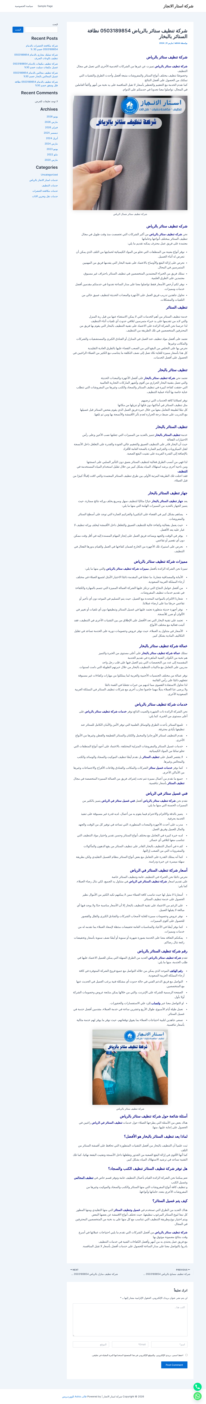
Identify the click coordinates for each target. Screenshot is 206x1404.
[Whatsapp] (197, 1396)
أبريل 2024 (52, 138)
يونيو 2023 (52, 148)
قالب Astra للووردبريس (74, 1396)
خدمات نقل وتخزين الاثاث (44, 196)
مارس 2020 (51, 159)
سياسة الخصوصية (24, 6)
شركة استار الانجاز (178, 6)
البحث (55, 24)
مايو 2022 (52, 154)
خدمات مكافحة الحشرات (45, 190)
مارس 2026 (51, 121)
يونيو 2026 (52, 116)
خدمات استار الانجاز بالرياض (43, 180)
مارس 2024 (51, 143)
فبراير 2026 (51, 127)
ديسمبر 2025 (51, 132)
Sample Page (45, 6)
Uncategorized (49, 174)
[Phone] (197, 1387)
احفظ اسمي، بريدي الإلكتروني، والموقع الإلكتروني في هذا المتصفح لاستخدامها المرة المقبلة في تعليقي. (137, 1355)
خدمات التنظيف (50, 185)
